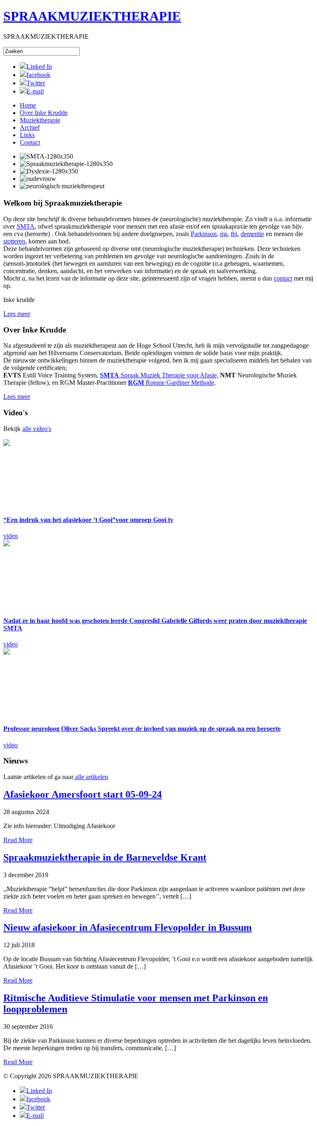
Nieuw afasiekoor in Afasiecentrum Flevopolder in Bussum (127, 927)
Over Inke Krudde (44, 112)
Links (27, 134)
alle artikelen (90, 776)
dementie (252, 233)
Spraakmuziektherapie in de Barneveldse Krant (104, 857)
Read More (18, 839)
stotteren (14, 241)
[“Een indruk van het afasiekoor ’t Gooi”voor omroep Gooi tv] (48, 473)
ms (223, 233)
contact (283, 278)
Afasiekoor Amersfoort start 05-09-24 (82, 794)
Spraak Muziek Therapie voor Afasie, (159, 375)
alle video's (36, 428)
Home (28, 105)
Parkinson (204, 233)
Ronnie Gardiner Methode (171, 382)
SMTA (26, 226)
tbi (234, 233)
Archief (30, 127)
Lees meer (16, 313)
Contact (30, 142)
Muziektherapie (40, 120)
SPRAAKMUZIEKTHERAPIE (92, 16)
